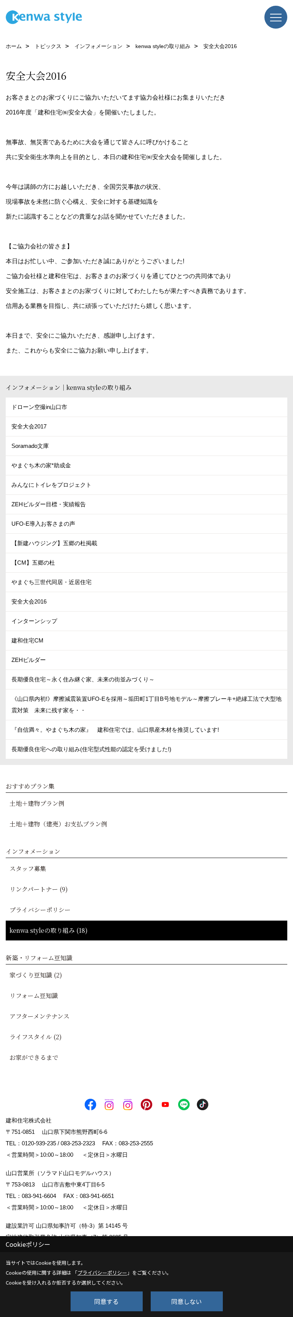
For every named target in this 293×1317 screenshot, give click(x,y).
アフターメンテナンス (39, 1016)
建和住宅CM (27, 640)
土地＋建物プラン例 (37, 803)
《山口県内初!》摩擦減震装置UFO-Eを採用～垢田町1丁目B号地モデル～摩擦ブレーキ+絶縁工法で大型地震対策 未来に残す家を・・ (146, 704)
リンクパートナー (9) (39, 889)
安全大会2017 (29, 426)
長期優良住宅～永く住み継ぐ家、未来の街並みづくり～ (83, 679)
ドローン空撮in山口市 (39, 407)
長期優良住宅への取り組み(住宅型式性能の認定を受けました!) (91, 749)
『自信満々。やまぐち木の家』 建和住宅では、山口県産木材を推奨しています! (115, 729)
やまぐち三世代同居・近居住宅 (51, 582)
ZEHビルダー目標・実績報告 (48, 504)
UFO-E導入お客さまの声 (43, 523)
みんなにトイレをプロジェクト (51, 484)
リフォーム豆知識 (34, 995)
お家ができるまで (34, 1057)
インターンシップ (34, 621)
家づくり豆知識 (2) (36, 975)
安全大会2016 (29, 601)
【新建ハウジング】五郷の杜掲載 (54, 543)
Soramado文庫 (30, 446)
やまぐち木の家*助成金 (41, 465)
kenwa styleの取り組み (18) (49, 930)
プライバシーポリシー (40, 909)
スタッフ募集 (28, 868)
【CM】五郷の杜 (33, 562)
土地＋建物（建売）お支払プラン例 (58, 824)
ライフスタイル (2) (36, 1036)
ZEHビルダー (28, 660)
